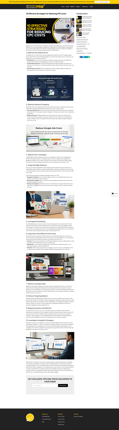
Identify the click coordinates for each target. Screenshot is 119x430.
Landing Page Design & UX (81, 53)
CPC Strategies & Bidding (40, 16)
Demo (91, 6)
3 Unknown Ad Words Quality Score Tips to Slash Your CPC (87, 26)
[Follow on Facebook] (81, 57)
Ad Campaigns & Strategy (81, 37)
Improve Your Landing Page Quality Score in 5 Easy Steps (87, 22)
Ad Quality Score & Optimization (82, 39)
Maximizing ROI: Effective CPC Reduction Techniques (87, 34)
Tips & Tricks (89, 53)
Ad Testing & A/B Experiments (82, 41)
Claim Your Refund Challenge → (102, 1)
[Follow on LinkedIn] (86, 57)
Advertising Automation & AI (81, 44)
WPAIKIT (72, 6)
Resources (85, 6)
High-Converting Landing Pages (82, 48)
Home (62, 6)
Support (78, 6)
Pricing (67, 6)
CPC (88, 44)
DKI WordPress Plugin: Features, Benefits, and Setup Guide (87, 18)
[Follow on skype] (83, 57)
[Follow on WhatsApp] (88, 57)
